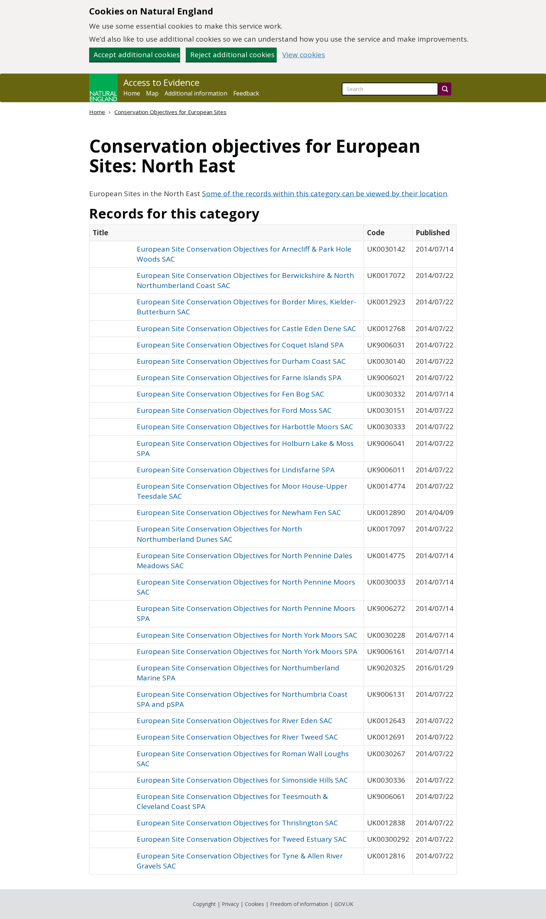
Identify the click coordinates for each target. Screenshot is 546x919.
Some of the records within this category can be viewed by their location (324, 193)
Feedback (246, 93)
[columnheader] (227, 232)
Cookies (254, 903)
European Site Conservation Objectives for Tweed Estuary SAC (242, 839)
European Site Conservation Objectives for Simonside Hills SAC (242, 780)
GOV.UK (343, 903)
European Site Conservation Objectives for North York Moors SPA (247, 651)
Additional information (196, 93)
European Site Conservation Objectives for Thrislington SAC (237, 823)
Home (131, 93)
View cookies (303, 54)
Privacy (230, 903)
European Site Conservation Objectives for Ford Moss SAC (234, 410)
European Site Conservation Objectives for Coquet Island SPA (240, 345)
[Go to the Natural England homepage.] (103, 88)
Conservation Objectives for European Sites (170, 112)
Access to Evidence (161, 82)
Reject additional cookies (232, 54)
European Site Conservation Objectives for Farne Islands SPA (239, 377)
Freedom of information (299, 903)
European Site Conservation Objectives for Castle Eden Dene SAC (246, 328)
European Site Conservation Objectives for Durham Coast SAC (241, 361)
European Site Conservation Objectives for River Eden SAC (234, 720)
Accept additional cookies (137, 54)
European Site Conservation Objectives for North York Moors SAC (247, 635)
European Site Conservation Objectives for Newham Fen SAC (239, 512)
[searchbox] (390, 89)
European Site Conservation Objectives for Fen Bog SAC (230, 394)
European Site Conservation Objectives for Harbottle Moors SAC (245, 426)
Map (152, 93)
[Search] (444, 89)
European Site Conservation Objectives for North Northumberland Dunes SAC (219, 534)
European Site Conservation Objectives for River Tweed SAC (237, 737)
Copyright (204, 903)
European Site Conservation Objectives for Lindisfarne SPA (236, 470)
